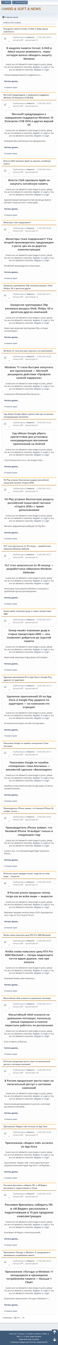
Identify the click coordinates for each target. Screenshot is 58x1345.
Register (36, 67)
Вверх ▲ (46, 1334)
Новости (30, 37)
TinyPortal (12, 1334)
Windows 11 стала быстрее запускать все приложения (28, 351)
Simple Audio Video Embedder (29, 1339)
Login (45, 67)
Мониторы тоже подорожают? (17, 222)
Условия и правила (33, 1334)
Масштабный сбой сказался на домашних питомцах (27, 998)
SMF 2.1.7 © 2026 (23, 1336)
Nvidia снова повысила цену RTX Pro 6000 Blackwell (27, 935)
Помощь (21, 1334)
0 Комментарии (10, 87)
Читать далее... (11, 81)
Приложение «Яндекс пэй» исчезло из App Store (25, 1126)
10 (23, 1317)
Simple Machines (35, 1336)
